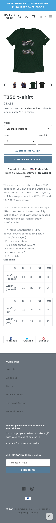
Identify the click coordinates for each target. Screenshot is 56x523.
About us (11, 377)
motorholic (9, 16)
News (9, 386)
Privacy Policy (14, 394)
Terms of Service (16, 402)
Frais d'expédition (31, 108)
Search (10, 369)
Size (6, 135)
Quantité (42, 135)
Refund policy (14, 411)
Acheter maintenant (28, 159)
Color (7, 123)
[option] (14, 84)
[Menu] (50, 16)
